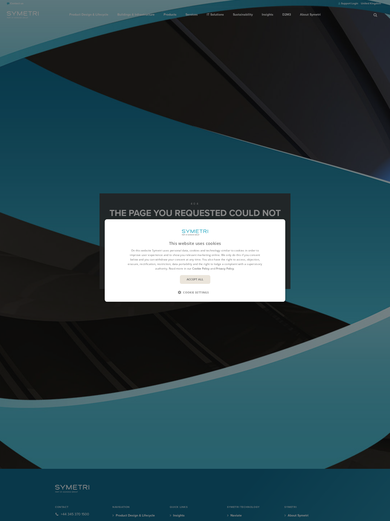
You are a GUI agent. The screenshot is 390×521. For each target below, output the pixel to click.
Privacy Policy (225, 268)
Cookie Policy (201, 268)
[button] (195, 292)
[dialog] (195, 260)
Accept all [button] (195, 279)
